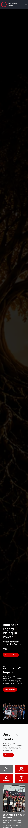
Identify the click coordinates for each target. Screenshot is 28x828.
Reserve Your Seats (11, 655)
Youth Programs (10, 689)
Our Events (8, 755)
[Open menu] (26, 4)
